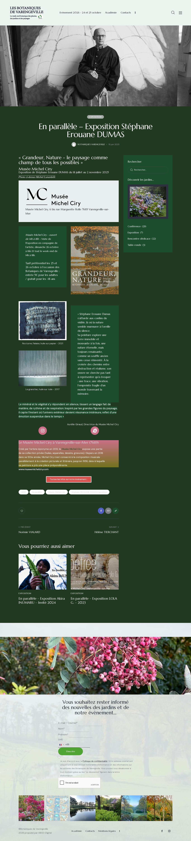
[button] (115, 511)
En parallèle (37, 492)
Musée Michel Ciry (72, 449)
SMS (60, 739)
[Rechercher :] (148, 169)
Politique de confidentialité (95, 761)
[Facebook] (101, 511)
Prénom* (63, 734)
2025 (23, 492)
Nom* (61, 728)
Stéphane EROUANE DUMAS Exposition (89, 492)
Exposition (95, 117)
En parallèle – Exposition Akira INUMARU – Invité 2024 (42, 601)
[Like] (22, 511)
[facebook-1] (162, 831)
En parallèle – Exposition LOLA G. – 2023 (94, 601)
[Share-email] (108, 511)
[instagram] (169, 831)
